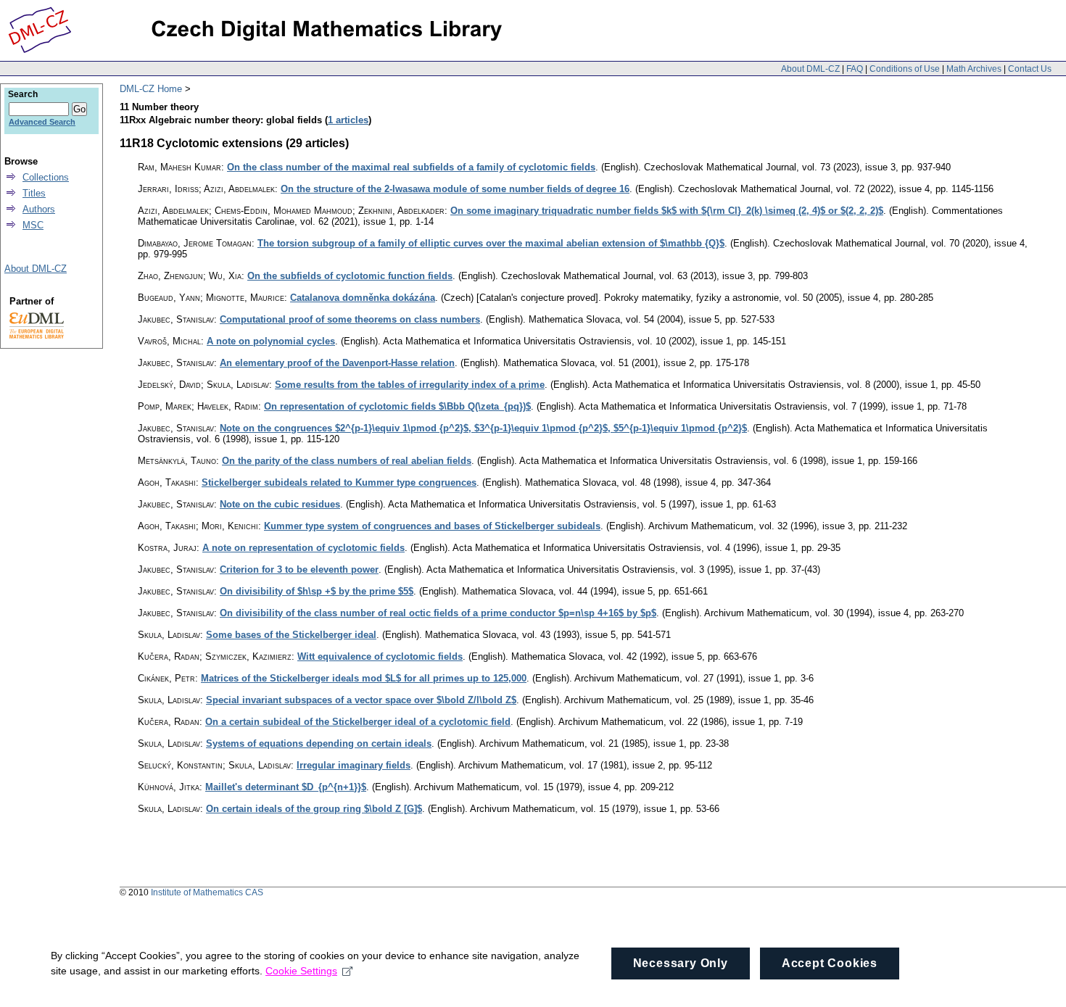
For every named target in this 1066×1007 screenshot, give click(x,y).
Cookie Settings (301, 971)
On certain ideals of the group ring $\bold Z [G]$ (314, 808)
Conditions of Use (904, 69)
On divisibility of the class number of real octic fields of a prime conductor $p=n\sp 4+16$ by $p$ (438, 613)
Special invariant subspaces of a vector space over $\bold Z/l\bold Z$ (361, 700)
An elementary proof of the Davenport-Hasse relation (337, 362)
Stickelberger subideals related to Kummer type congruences (339, 482)
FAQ (854, 69)
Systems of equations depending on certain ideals (318, 743)
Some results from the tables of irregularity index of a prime (410, 384)
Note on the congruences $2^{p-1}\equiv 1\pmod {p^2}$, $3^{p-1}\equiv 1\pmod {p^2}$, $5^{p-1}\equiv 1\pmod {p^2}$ (483, 428)
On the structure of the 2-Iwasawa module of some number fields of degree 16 (455, 188)
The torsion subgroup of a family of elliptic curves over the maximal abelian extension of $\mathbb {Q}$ (490, 243)
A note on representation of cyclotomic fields (303, 547)
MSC (33, 225)
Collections (45, 177)
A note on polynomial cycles (271, 341)
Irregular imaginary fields (353, 765)
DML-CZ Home (151, 88)
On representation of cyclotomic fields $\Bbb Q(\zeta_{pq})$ (397, 406)
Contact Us (1029, 69)
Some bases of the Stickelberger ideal (291, 634)
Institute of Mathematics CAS (207, 892)
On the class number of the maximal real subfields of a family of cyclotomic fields (411, 167)
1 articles (348, 120)
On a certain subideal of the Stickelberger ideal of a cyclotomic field (358, 721)
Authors (38, 209)
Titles (34, 193)
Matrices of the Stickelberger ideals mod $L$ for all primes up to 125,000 (363, 678)
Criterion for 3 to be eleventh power (299, 569)
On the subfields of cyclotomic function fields (350, 275)
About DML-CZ (810, 69)
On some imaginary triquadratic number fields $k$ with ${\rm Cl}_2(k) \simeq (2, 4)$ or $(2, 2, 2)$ (666, 210)
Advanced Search (42, 121)
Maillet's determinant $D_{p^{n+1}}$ (285, 787)
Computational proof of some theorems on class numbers (350, 319)
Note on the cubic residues (280, 504)
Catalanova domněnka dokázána (362, 297)
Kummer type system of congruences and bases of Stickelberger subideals (432, 526)
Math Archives (973, 69)
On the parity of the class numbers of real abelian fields (346, 460)
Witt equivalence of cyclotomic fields (380, 656)
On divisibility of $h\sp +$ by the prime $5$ (316, 591)
